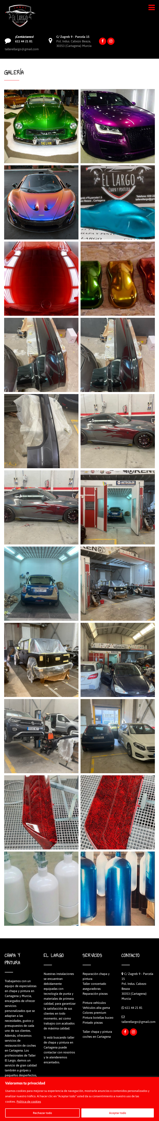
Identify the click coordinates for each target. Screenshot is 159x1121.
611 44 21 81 (133, 1007)
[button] (151, 7)
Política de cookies (29, 1101)
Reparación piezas (95, 993)
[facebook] (102, 41)
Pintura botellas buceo (98, 1017)
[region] (79, 1099)
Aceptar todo (117, 1113)
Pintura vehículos (94, 1002)
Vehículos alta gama (96, 1007)
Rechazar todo (42, 1113)
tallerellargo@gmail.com (138, 1021)
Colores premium (94, 1012)
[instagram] (110, 41)
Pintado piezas (93, 1022)
